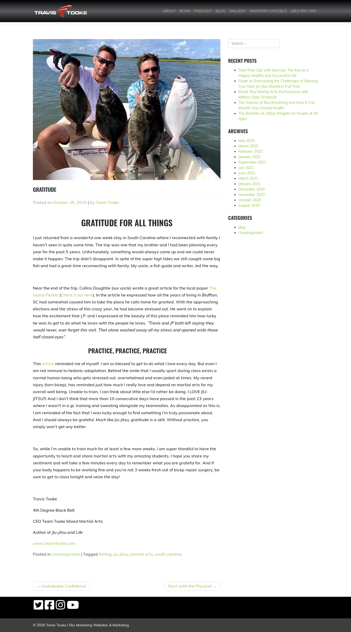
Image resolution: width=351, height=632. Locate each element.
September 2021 (252, 162)
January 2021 (249, 184)
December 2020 (251, 189)
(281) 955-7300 (303, 11)
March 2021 (248, 178)
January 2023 (249, 157)
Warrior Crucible (268, 11)
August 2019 (249, 205)
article (48, 363)
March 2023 (248, 146)
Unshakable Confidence (63, 586)
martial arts (141, 554)
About (169, 11)
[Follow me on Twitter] (38, 607)
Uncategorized (66, 554)
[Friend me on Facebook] (49, 607)
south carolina (168, 554)
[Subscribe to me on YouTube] (73, 607)
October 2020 (249, 200)
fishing (105, 554)
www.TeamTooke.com (54, 543)
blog (241, 227)
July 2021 (246, 167)
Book (185, 11)
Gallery (237, 11)
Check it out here (77, 294)
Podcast (202, 11)
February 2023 (250, 151)
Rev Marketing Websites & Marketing (99, 625)
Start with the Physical (189, 586)
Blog (220, 11)
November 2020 (251, 194)
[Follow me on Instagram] (60, 607)
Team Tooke (107, 202)
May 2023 (246, 140)
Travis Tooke (56, 625)
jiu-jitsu (121, 554)
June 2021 (246, 173)
